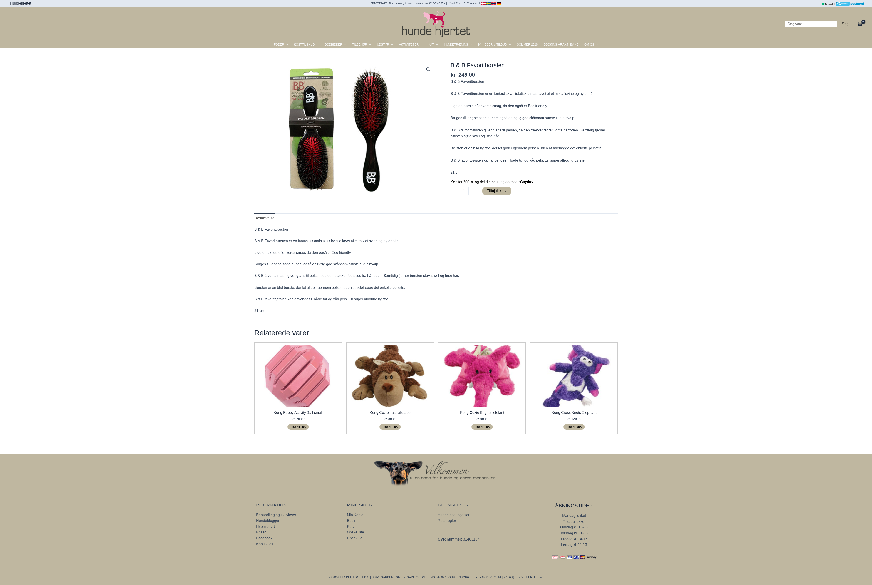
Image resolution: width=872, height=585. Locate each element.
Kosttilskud (304, 44)
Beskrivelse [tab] (264, 218)
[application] (286, 44)
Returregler (447, 521)
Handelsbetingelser (453, 515)
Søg (845, 24)
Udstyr (383, 44)
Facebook (264, 538)
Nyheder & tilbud (492, 44)
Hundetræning (456, 44)
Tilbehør (359, 44)
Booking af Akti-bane (560, 44)
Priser (261, 532)
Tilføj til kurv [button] (298, 427)
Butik (351, 521)
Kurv (350, 526)
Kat (431, 44)
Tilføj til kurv (496, 191)
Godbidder (333, 44)
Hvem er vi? (265, 526)
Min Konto (355, 515)
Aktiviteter (409, 44)
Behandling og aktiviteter (276, 515)
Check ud (354, 538)
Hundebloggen (268, 521)
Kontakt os (264, 544)
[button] (428, 69)
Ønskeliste (355, 532)
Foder (279, 44)
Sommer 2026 (527, 44)
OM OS (589, 44)
